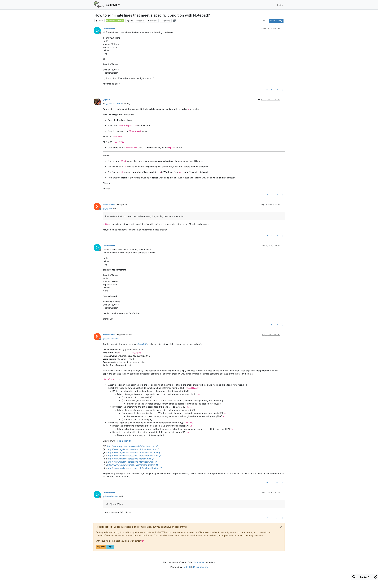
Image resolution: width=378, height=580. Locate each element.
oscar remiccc (109, 28)
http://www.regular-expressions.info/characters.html (132, 455)
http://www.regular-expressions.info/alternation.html (132, 452)
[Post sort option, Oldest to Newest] (264, 21)
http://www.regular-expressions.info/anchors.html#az (133, 468)
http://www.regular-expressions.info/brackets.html (131, 449)
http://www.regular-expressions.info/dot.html (129, 458)
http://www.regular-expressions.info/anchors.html (131, 446)
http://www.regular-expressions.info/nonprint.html (131, 465)
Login (110, 547)
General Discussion (115, 21)
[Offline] (98, 101)
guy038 (106, 99)
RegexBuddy (122, 441)
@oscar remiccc (125, 334)
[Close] (281, 527)
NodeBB (187, 567)
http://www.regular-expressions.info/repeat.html (130, 461)
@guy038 (123, 204)
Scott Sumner (109, 204)
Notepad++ (198, 562)
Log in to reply (276, 21)
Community (113, 4)
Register (101, 547)
